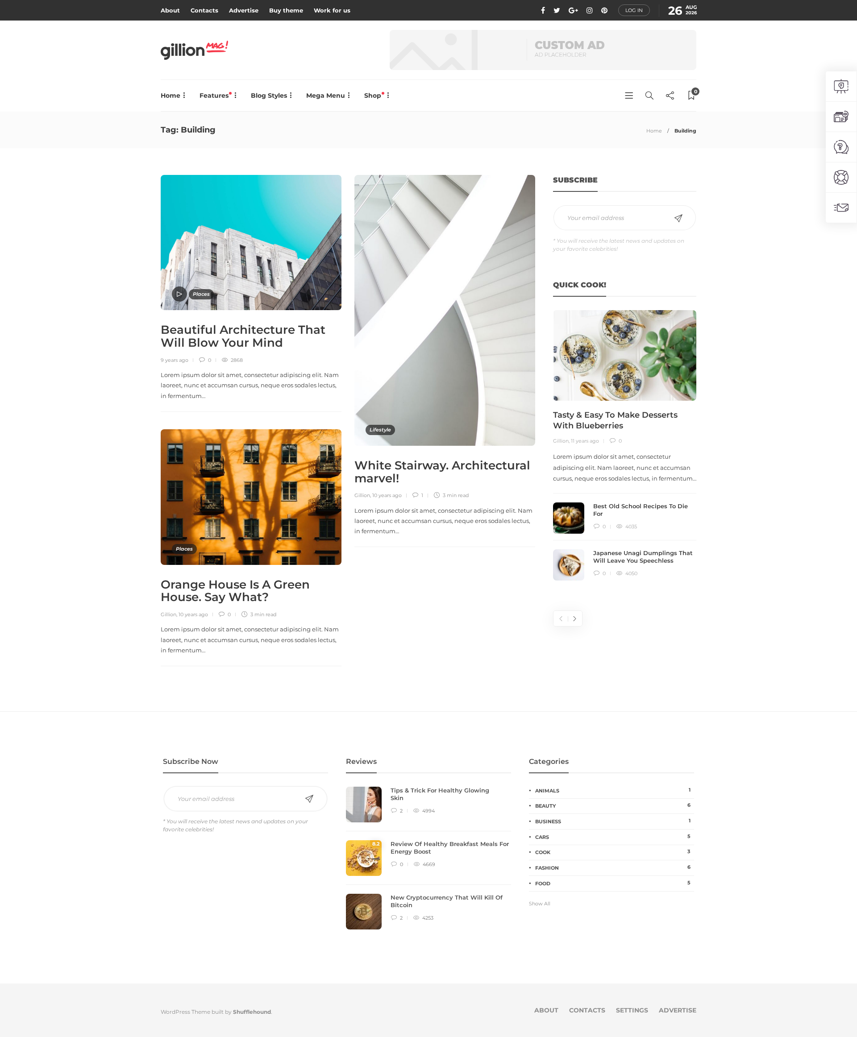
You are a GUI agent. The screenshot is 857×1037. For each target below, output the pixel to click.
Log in (634, 10)
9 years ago (174, 360)
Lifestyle (380, 430)
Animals (613, 790)
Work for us (332, 10)
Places (201, 294)
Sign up (678, 218)
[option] (624, 445)
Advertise (243, 10)
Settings (632, 1010)
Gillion (362, 495)
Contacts (204, 10)
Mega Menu (325, 95)
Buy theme (286, 10)
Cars (613, 836)
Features (215, 95)
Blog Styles (269, 95)
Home (170, 95)
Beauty (613, 805)
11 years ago (585, 441)
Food (613, 883)
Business (613, 821)
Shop (373, 95)
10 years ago (387, 495)
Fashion (613, 867)
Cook (613, 851)
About (170, 10)
